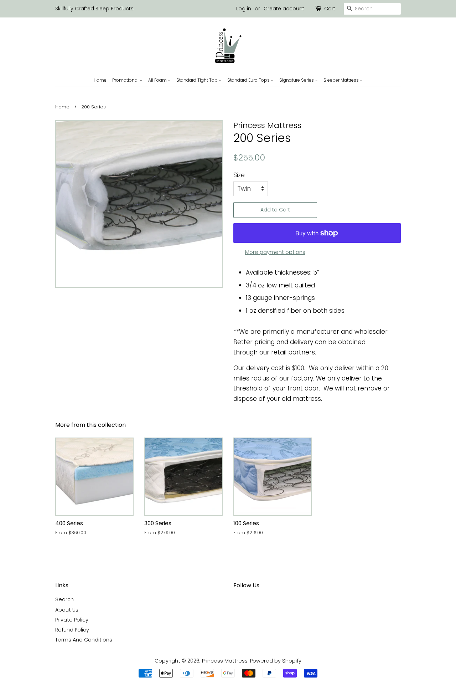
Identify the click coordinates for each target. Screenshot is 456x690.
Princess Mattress (225, 660)
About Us (66, 609)
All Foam (158, 80)
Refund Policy (72, 629)
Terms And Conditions (83, 639)
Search (64, 599)
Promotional (126, 80)
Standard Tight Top (197, 80)
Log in (243, 8)
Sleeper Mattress (341, 80)
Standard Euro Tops (249, 80)
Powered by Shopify (275, 660)
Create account (284, 8)
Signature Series (297, 80)
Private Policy (71, 619)
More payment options (275, 252)
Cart (329, 8)
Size (239, 175)
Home (100, 80)
